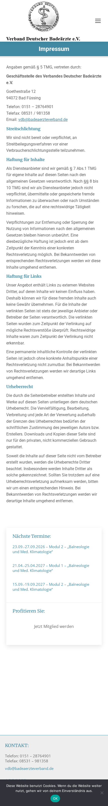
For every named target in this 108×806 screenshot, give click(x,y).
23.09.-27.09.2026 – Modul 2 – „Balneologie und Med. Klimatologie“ (51, 549)
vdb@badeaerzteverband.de (43, 119)
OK (55, 798)
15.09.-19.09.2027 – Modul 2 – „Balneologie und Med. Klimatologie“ (51, 587)
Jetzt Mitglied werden (54, 626)
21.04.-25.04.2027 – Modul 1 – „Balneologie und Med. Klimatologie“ (51, 568)
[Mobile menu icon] (98, 21)
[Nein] (101, 792)
